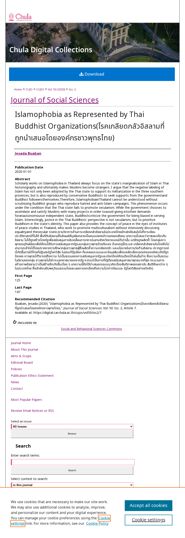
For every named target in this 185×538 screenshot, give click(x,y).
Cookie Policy (97, 523)
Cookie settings (148, 520)
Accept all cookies (148, 505)
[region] (92, 512)
